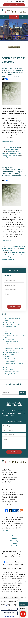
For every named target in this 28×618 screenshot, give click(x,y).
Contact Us (14, 17)
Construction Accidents (12, 324)
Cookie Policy (7, 564)
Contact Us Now (14, 307)
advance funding (12, 253)
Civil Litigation (13, 246)
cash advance (15, 255)
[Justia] (17, 510)
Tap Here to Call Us (14, 5)
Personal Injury (14, 147)
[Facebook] (6, 510)
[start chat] (23, 614)
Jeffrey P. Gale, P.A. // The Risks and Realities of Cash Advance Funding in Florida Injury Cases (13, 71)
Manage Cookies (19, 564)
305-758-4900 (12, 477)
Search (22, 392)
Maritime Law (9, 339)
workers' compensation (10, 158)
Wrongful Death (10, 374)
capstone (5, 153)
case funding (13, 153)
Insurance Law (9, 329)
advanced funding (13, 151)
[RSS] (21, 510)
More (23, 17)
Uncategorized (11, 248)
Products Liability (10, 361)
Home (4, 17)
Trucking (8, 367)
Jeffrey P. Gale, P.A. (20, 597)
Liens (6, 331)
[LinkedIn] (14, 510)
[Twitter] (10, 510)
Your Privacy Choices (12, 562)
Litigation (8, 333)
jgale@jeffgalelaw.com (9, 482)
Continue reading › (9, 141)
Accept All (9, 609)
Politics (7, 357)
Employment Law (10, 327)
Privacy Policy (14, 541)
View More (5, 530)
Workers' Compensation (10, 149)
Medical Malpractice (11, 342)
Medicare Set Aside (11, 344)
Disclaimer (14, 538)
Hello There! (22, 608)
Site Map (14, 543)
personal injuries (13, 156)
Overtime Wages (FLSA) (12, 352)
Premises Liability (10, 359)
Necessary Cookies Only (9, 613)
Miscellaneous (9, 346)
